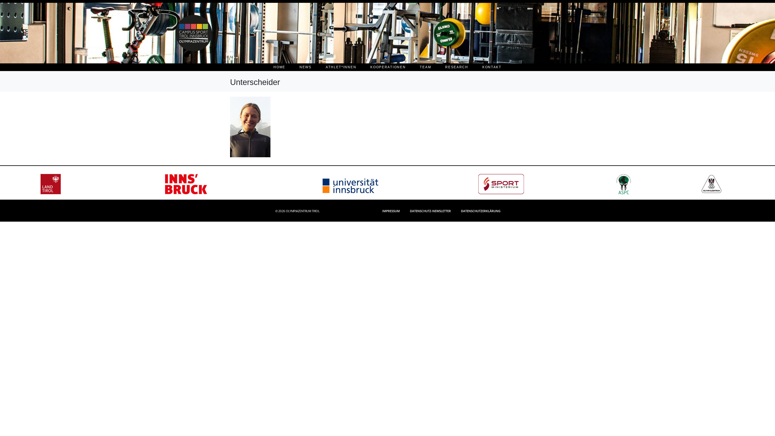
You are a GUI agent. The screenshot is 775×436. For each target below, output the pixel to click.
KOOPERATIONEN (388, 67)
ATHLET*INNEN (341, 67)
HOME (279, 67)
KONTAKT (492, 67)
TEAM (425, 67)
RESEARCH (456, 67)
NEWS (306, 67)
